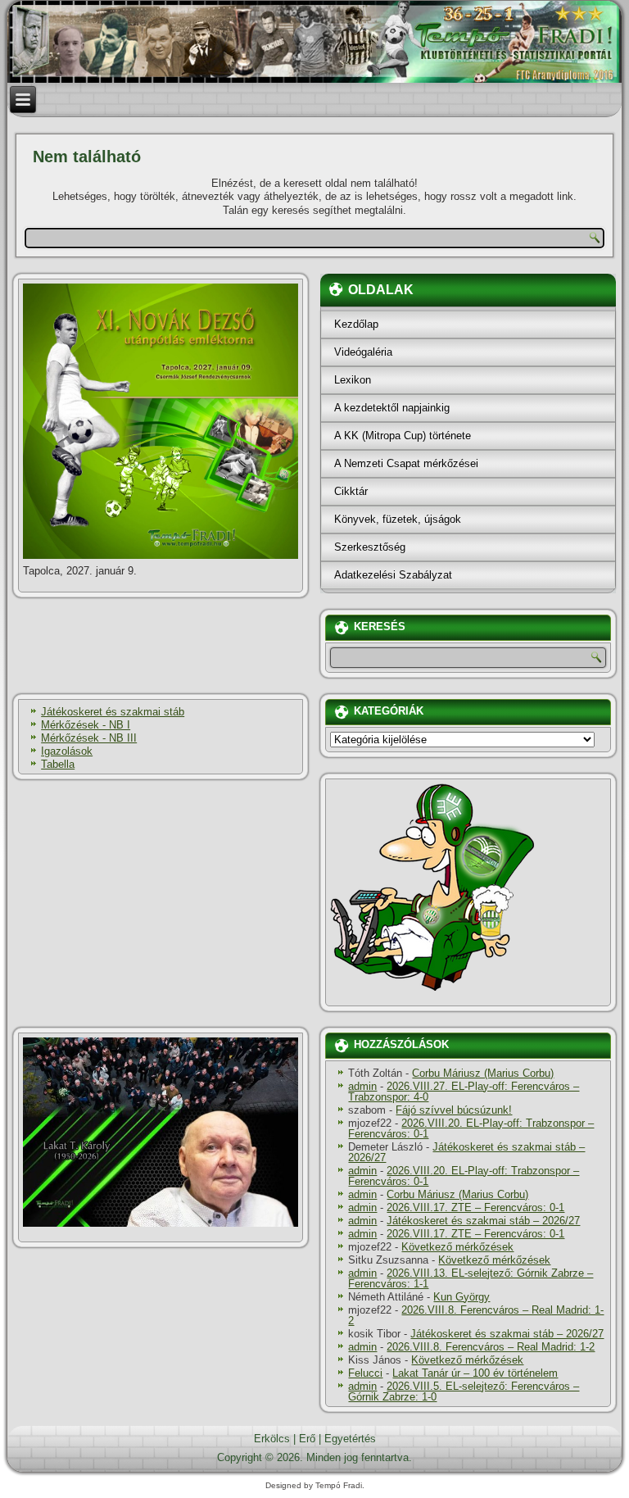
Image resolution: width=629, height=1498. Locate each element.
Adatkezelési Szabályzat (393, 575)
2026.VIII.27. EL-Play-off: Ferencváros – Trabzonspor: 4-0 (463, 1091)
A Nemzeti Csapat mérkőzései (406, 463)
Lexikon (352, 380)
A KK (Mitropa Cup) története (402, 435)
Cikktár (351, 491)
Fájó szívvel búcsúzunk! (454, 1110)
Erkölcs (272, 1438)
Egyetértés (350, 1438)
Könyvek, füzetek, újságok (397, 519)
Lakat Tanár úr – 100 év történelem (475, 1373)
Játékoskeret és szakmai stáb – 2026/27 (466, 1152)
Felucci (365, 1373)
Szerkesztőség (369, 547)
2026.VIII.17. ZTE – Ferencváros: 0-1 (475, 1207)
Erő (307, 1438)
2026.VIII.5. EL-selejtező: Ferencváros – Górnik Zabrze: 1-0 (463, 1391)
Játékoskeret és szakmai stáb (112, 712)
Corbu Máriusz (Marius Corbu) (483, 1073)
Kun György (461, 1297)
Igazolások (67, 751)
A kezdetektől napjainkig (392, 408)
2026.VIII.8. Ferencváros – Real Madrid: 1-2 (476, 1315)
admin (362, 1086)
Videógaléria (363, 352)
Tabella (58, 764)
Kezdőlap (356, 324)
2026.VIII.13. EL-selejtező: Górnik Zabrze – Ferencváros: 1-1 (470, 1278)
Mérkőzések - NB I (85, 725)
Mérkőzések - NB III (89, 738)
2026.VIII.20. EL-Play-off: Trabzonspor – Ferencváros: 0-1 (471, 1128)
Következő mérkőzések (457, 1247)
